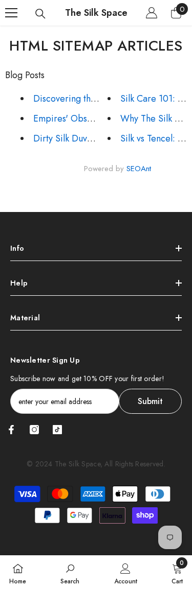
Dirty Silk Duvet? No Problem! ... (98, 138)
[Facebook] (11, 429)
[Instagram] (34, 429)
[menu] (11, 13)
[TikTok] (57, 429)
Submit (150, 401)
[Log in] (151, 12)
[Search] (40, 14)
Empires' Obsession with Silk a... (97, 118)
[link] (69, 572)
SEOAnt (138, 168)
